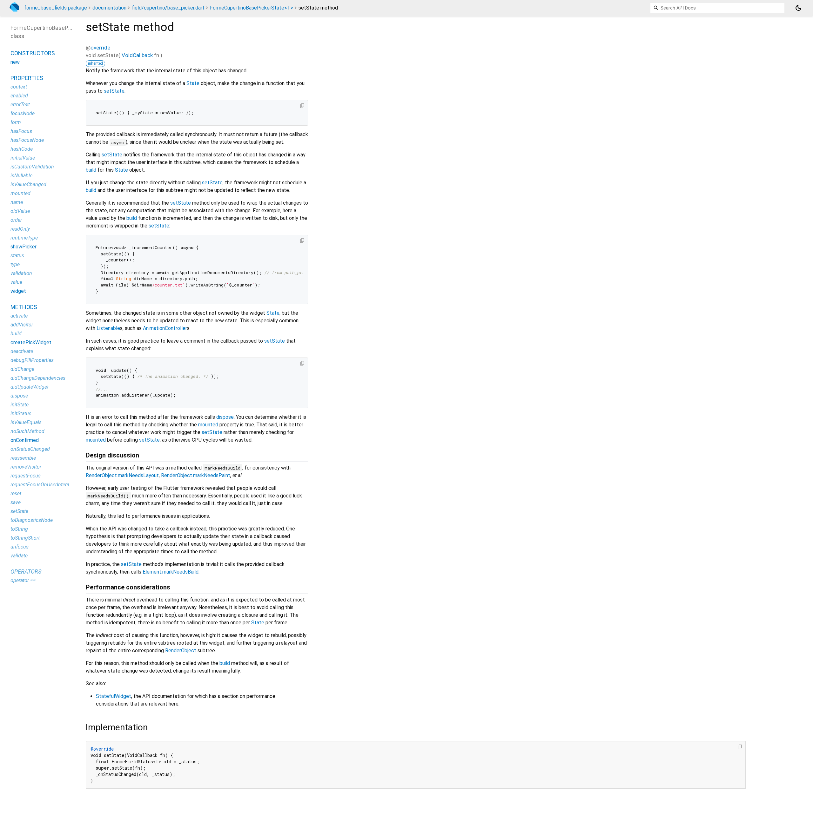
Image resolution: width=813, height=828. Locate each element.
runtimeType (24, 238)
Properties (26, 78)
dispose (225, 417)
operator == (23, 580)
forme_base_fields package (55, 8)
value (16, 282)
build (91, 170)
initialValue (22, 158)
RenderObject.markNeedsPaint (195, 475)
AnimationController (165, 328)
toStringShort (25, 538)
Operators (25, 571)
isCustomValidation (32, 167)
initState (19, 405)
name (16, 202)
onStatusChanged (30, 449)
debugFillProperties (32, 360)
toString (19, 529)
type (15, 264)
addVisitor (21, 325)
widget (18, 291)
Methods (23, 307)
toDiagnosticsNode (31, 520)
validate (19, 556)
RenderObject (180, 650)
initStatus (20, 414)
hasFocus (21, 131)
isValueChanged (28, 184)
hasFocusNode (27, 140)
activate (19, 316)
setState (114, 91)
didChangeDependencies (37, 378)
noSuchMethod (27, 431)
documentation (109, 8)
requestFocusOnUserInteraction (45, 485)
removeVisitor (25, 467)
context (18, 87)
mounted (208, 425)
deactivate (21, 351)
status (17, 256)
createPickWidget (30, 342)
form (15, 122)
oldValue (20, 211)
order (16, 220)
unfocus (19, 547)
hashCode (21, 149)
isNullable (21, 176)
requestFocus (25, 476)
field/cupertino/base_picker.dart (168, 8)
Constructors (32, 53)
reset (15, 493)
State (192, 83)
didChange (22, 369)
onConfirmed (24, 440)
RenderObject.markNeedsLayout (122, 475)
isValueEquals (26, 422)
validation (21, 273)
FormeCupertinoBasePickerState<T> (251, 8)
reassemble (23, 458)
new (15, 62)
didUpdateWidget (29, 387)
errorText (20, 105)
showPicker (23, 247)
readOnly (20, 229)
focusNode (22, 113)
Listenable (108, 328)
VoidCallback (137, 55)
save (15, 502)
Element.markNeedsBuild (170, 572)
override (100, 47)
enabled (19, 96)
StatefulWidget (113, 696)
